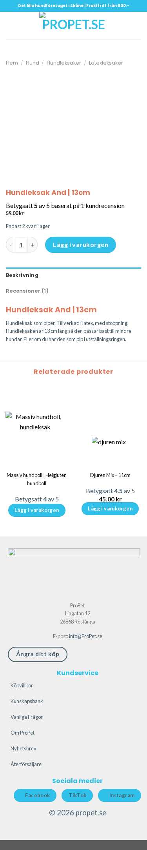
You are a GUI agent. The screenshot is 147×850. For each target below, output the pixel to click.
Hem (12, 62)
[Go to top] (130, 839)
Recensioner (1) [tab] (27, 291)
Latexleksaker (106, 62)
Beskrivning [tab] (22, 275)
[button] (10, 25)
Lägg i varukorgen (80, 244)
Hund (32, 62)
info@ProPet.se (85, 636)
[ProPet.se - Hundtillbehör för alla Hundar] (73, 25)
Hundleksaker (64, 62)
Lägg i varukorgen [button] (110, 508)
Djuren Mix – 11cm (110, 475)
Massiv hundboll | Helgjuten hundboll (37, 479)
